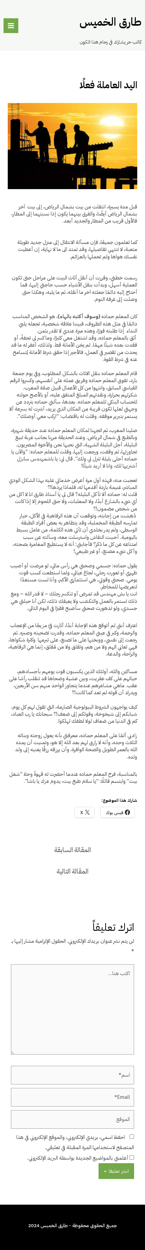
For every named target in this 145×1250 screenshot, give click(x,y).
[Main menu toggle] (11, 25)
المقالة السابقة (72, 850)
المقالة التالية (72, 871)
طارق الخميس (110, 21)
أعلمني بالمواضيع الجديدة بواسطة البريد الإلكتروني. (77, 1158)
